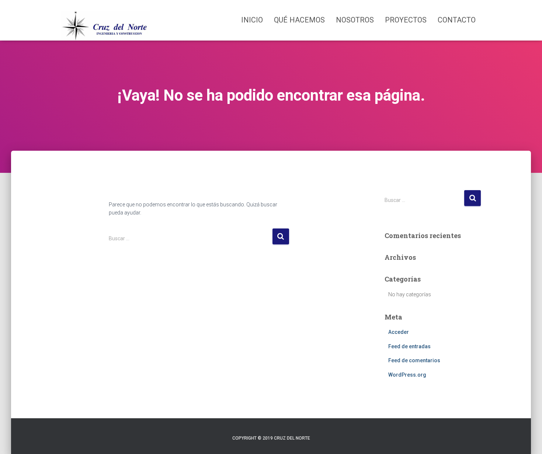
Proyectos (406, 19)
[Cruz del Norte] (105, 20)
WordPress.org (407, 375)
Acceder (398, 332)
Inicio (252, 19)
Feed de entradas (409, 346)
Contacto (457, 19)
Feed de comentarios (414, 360)
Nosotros (355, 19)
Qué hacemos (299, 19)
